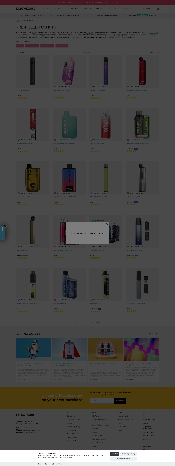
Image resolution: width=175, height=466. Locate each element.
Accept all (114, 454)
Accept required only (128, 454)
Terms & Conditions (55, 464)
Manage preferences (123, 458)
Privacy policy (43, 464)
